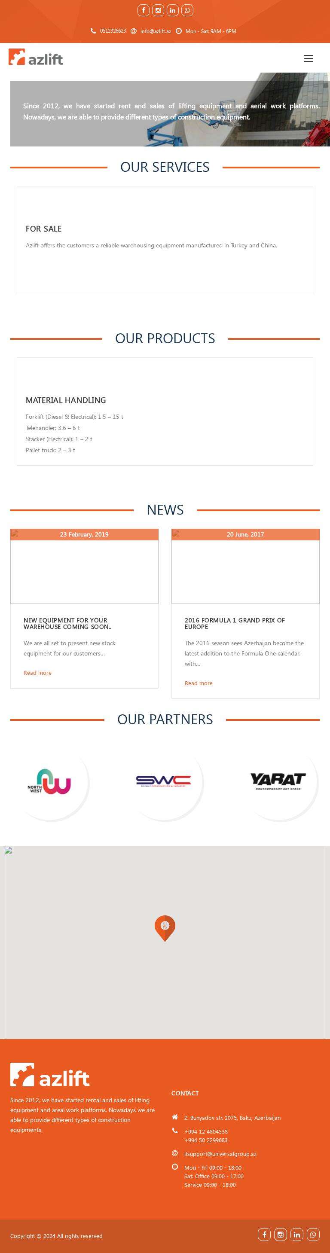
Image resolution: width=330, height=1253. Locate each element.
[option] (165, 240)
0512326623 (113, 30)
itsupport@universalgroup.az (220, 1153)
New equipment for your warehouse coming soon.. (68, 623)
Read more (38, 672)
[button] (165, 929)
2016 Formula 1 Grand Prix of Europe (235, 623)
